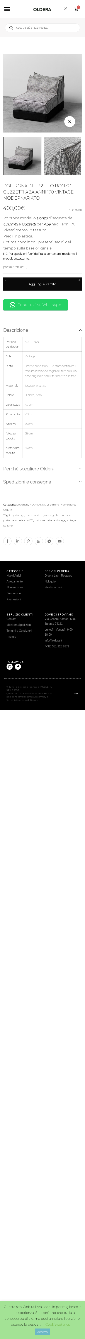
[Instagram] (10, 667)
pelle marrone (62, 515)
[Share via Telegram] (49, 541)
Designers (22, 504)
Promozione (67, 504)
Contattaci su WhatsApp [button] (39, 305)
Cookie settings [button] (57, 1324)
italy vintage (16, 515)
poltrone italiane (44, 520)
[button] (7, 9)
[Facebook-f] (18, 667)
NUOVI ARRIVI (38, 504)
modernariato (34, 515)
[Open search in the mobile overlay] (42, 28)
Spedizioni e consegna (27, 482)
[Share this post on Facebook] (7, 541)
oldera (48, 515)
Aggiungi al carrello (42, 284)
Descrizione (15, 330)
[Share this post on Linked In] (18, 541)
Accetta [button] (42, 1332)
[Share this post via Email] (60, 541)
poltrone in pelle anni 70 (18, 520)
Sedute (7, 509)
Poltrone (53, 504)
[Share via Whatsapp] (39, 541)
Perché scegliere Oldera (28, 468)
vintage (60, 520)
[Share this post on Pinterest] (28, 541)
